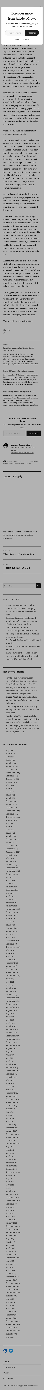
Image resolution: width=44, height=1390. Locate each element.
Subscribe (32, 33)
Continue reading (22, 40)
